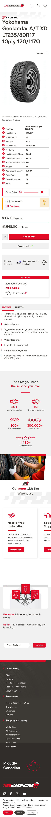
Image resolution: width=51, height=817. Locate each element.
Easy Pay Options (13, 691)
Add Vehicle (14, 206)
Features (6, 307)
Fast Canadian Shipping (16, 687)
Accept (8, 812)
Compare (41, 53)
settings (29, 807)
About (8, 675)
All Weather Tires (13, 735)
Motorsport (11, 746)
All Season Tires (12, 731)
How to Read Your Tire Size (17, 703)
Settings (32, 812)
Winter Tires (11, 727)
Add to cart (29, 236)
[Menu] (32, 6)
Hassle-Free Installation (16, 683)
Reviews (9, 679)
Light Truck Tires (13, 738)
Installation (15, 549)
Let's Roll (39, 645)
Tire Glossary (11, 707)
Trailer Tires (11, 742)
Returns (9, 715)
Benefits (19, 307)
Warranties (10, 711)
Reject (19, 812)
